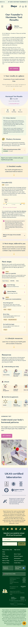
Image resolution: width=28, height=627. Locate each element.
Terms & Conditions (19, 560)
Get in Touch (17, 554)
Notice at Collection (5, 568)
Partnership (5, 558)
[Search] (20, 6)
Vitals (3, 554)
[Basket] (23, 6)
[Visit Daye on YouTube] (25, 529)
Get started (14, 68)
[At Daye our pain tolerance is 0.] (14, 2)
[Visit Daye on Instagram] (3, 529)
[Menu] (2, 6)
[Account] (26, 6)
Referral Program (18, 556)
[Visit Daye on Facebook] (12, 529)
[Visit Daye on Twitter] (8, 529)
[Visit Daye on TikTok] (20, 529)
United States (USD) (10, 573)
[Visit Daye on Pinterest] (16, 529)
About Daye (5, 556)
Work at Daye (5, 560)
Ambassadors (17, 558)
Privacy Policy (5, 562)
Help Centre (17, 549)
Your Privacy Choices (18, 568)
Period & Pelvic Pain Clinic (7, 551)
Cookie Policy (17, 562)
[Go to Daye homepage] (14, 6)
